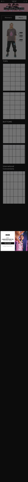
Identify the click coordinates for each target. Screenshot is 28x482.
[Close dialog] (26, 231)
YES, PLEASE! (7, 243)
